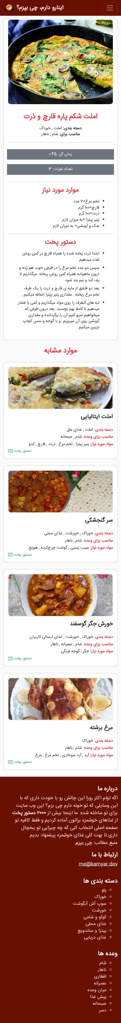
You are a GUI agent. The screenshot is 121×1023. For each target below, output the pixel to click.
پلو (104, 890)
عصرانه (66, 644)
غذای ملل (74, 429)
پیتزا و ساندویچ (91, 931)
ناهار (45, 134)
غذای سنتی (53, 533)
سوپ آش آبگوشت (89, 904)
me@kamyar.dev (98, 864)
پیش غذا (98, 997)
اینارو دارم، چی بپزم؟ (39, 7)
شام (55, 134)
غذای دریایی (95, 937)
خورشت (72, 533)
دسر (102, 1010)
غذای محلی (96, 924)
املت (58, 128)
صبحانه (66, 437)
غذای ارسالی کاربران (46, 637)
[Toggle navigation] (110, 8)
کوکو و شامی (94, 917)
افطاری (100, 976)
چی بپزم (83, 843)
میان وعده (97, 990)
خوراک (45, 128)
